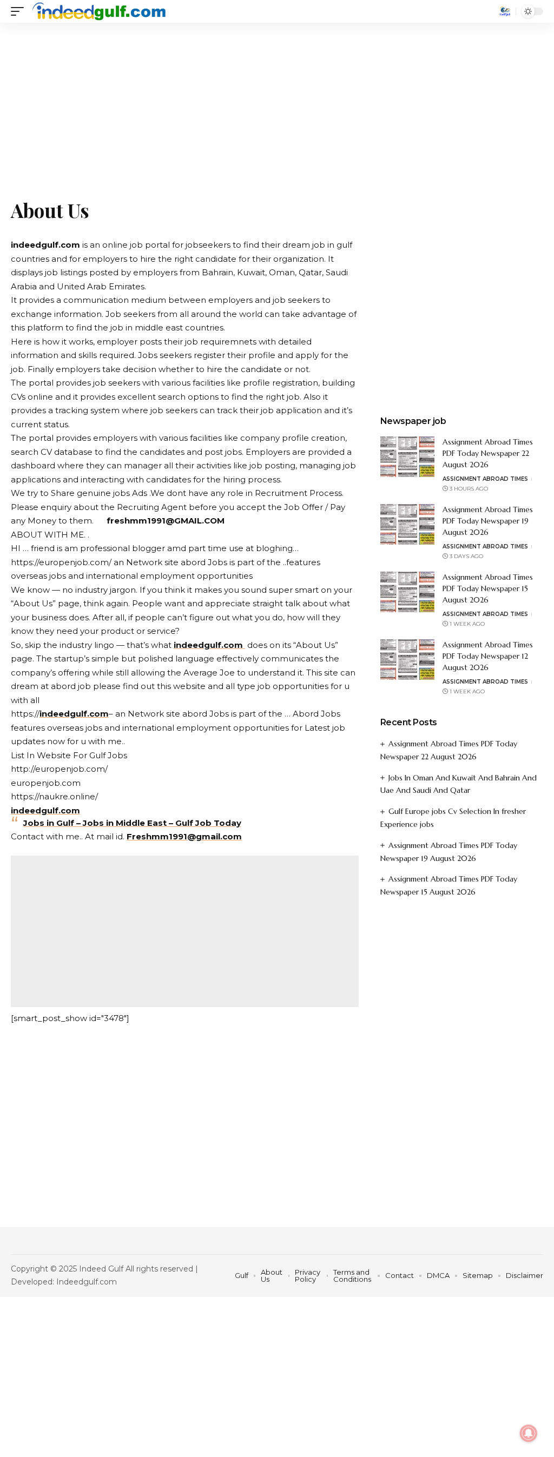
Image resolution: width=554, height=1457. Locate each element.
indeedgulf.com (209, 645)
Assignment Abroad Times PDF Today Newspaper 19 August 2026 (488, 521)
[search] (505, 11)
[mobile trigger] (20, 11)
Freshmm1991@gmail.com (184, 836)
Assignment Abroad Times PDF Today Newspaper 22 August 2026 (488, 453)
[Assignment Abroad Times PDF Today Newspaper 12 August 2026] (407, 659)
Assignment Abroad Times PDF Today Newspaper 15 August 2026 (488, 588)
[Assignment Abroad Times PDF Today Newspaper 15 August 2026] (407, 592)
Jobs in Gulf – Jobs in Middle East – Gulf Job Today (132, 823)
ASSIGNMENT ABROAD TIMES (485, 478)
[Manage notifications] (528, 1433)
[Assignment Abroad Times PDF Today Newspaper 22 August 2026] (407, 456)
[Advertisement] (277, 102)
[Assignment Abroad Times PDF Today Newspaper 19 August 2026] (407, 524)
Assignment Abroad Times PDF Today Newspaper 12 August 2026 (488, 656)
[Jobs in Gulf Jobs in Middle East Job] (99, 11)
